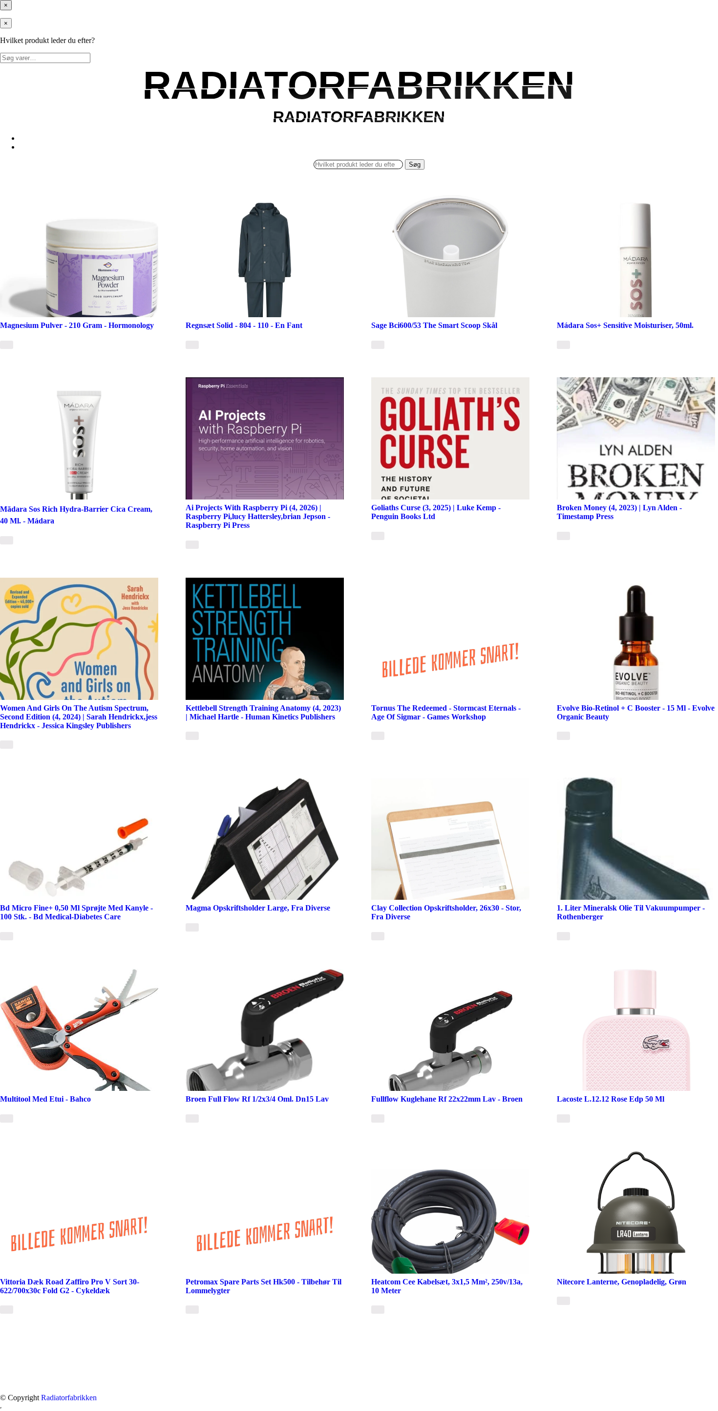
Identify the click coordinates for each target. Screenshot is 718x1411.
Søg (415, 164)
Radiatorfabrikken (69, 1397)
